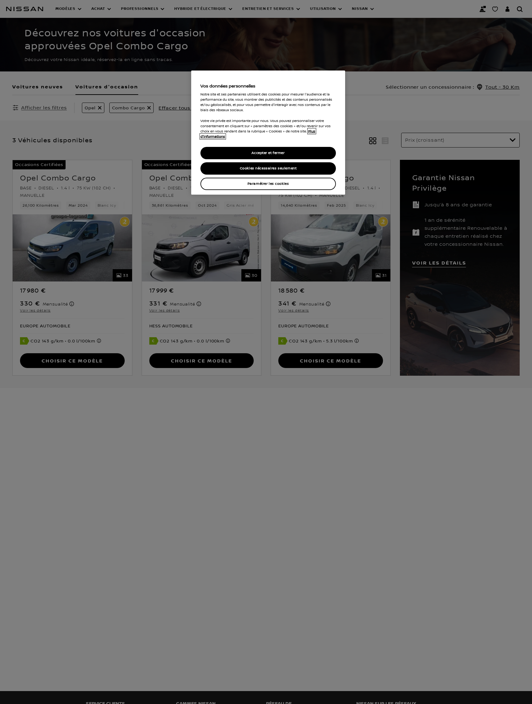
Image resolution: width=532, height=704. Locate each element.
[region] (268, 133)
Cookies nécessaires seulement (268, 168)
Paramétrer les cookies (268, 184)
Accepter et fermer (268, 153)
